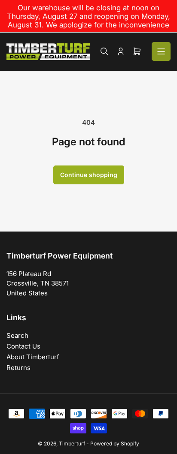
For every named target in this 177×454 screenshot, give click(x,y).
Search (17, 335)
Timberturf (72, 443)
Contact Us (23, 346)
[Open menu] (161, 51)
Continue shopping (88, 174)
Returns (18, 368)
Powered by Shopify (114, 443)
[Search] (104, 51)
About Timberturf (32, 357)
